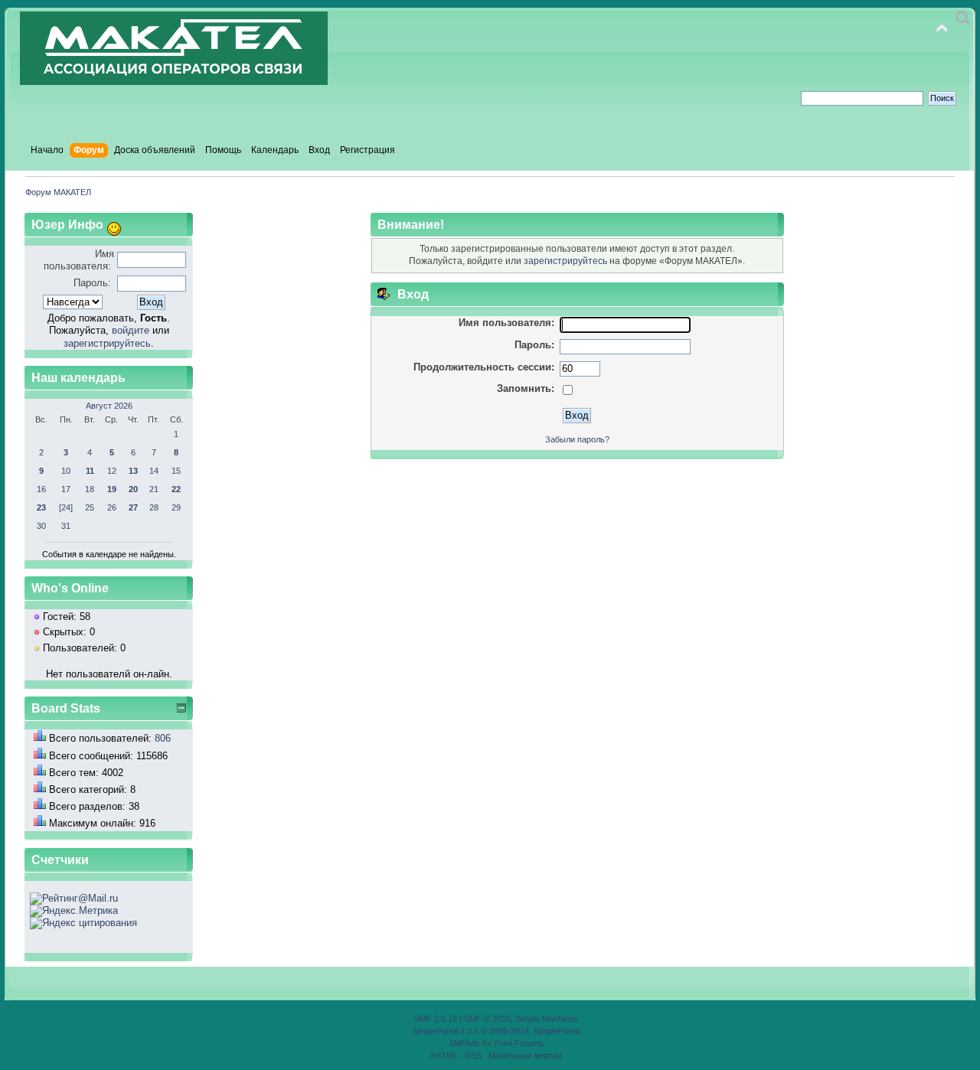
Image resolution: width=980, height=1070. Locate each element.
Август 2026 (109, 405)
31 (65, 525)
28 (153, 507)
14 (153, 470)
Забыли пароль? (577, 439)
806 (163, 738)
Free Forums (519, 1043)
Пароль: (92, 283)
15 (176, 470)
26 (111, 507)
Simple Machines (546, 1018)
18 (89, 489)
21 (153, 489)
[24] (66, 507)
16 (41, 489)
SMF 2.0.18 (435, 1018)
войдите (130, 330)
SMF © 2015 (487, 1018)
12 (111, 470)
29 (176, 507)
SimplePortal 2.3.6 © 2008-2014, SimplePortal (496, 1031)
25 (89, 507)
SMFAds (464, 1043)
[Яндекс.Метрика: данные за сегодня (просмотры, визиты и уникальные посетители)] (74, 911)
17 (65, 489)
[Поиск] (963, 18)
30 (41, 525)
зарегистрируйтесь (107, 343)
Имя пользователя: (79, 260)
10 (65, 470)
